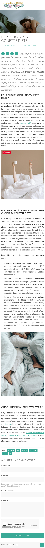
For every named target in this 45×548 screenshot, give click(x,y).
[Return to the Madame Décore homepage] (13, 5)
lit (10, 453)
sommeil (33, 450)
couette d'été (25, 123)
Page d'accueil (7, 490)
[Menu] (42, 5)
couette (11, 450)
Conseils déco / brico (28, 45)
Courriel (5, 475)
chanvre (8, 424)
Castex (24, 450)
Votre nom (6, 465)
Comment (6, 500)
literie (5, 453)
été (18, 450)
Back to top (42, 545)
